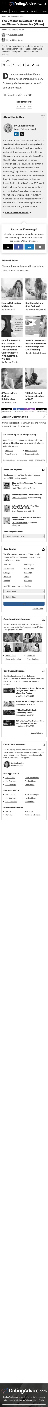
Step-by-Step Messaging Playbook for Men (27, 484)
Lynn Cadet (20, 695)
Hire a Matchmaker (13, 659)
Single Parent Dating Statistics (29, 701)
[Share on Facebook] (19, 247)
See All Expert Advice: (13, 531)
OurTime (9, 814)
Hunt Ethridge (17, 488)
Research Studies (32, 454)
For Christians (11, 801)
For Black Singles (32, 777)
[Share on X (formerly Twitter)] (8, 247)
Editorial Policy (31, 450)
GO (24, 603)
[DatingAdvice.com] (25, 4)
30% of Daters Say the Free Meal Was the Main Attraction (30, 721)
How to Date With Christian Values (27, 494)
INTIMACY (21, 106)
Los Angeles (8, 568)
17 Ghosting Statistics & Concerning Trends (26, 711)
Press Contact (33, 659)
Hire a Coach (10, 655)
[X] (22, 134)
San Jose (28, 580)
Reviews (43, 11)
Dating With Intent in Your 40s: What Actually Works (25, 507)
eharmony (29, 811)
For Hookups (10, 784)
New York (7, 564)
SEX (29, 106)
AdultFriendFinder (32, 814)
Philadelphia (29, 564)
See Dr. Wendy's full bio (17, 212)
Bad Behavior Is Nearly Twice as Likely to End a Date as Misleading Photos (30, 690)
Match (8, 811)
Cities (14, 11)
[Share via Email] (40, 247)
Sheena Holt (21, 704)
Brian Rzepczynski (19, 510)
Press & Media (11, 454)
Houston (7, 576)
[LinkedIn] (16, 134)
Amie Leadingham (19, 497)
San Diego (28, 572)
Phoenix (6, 580)
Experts (24, 11)
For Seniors (29, 784)
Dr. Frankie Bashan (19, 522)
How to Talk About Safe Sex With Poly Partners (26, 518)
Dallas (26, 576)
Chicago (6, 572)
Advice (5, 11)
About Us (9, 450)
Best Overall (10, 777)
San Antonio (29, 568)
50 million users (18, 443)
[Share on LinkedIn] (29, 247)
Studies (33, 11)
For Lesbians (30, 781)
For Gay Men (10, 781)
